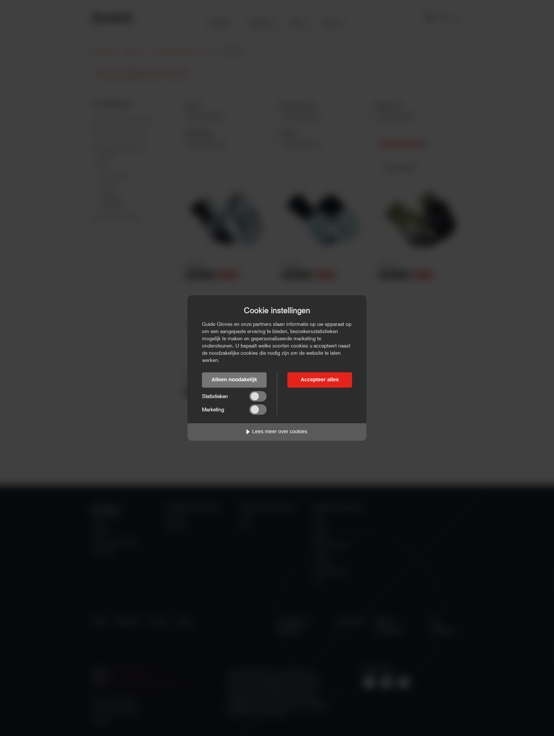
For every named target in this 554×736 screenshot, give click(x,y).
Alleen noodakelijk (234, 379)
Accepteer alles (320, 379)
